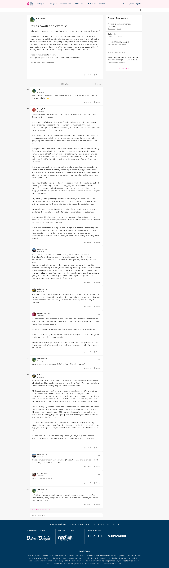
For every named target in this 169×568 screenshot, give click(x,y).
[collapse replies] (28, 90)
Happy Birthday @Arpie (118, 42)
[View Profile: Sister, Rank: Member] (34, 250)
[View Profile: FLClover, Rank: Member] (34, 474)
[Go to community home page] (30, 3)
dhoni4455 (122, 62)
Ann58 (119, 29)
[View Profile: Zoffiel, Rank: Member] (34, 290)
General (60, 10)
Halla (37, 19)
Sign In (138, 4)
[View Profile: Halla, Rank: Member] (32, 19)
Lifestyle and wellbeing (49, 10)
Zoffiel (39, 289)
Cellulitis (112, 34)
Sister (39, 249)
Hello (110, 50)
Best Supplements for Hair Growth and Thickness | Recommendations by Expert (123, 59)
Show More (125, 68)
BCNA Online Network (33, 10)
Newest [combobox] (99, 84)
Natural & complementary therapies (119, 25)
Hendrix (119, 37)
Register (131, 4)
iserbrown (122, 45)
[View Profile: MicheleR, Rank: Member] (34, 314)
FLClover (40, 473)
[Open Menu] (140, 10)
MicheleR (40, 313)
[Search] (124, 4)
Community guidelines (78, 524)
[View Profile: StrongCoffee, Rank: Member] (34, 110)
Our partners (111, 524)
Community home (58, 524)
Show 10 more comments (41, 510)
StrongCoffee (41, 109)
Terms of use (97, 524)
